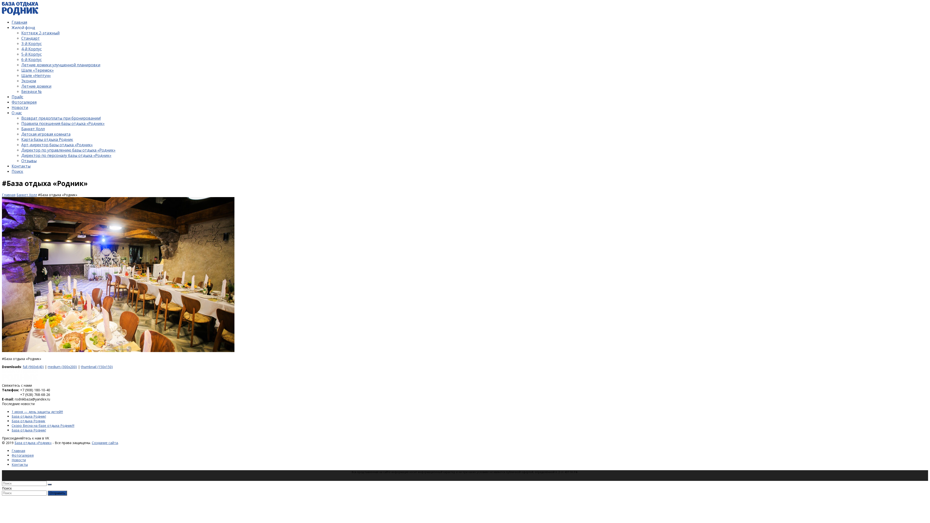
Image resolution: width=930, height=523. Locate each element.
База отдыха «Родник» (33, 442)
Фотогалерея (23, 455)
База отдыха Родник (28, 421)
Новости (19, 460)
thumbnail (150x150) (97, 366)
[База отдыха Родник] (20, 380)
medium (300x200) (62, 366)
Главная (18, 450)
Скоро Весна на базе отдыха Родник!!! (43, 425)
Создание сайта (105, 442)
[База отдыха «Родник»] (20, 14)
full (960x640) (33, 366)
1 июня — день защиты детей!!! (37, 411)
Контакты (20, 464)
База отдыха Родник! (29, 416)
